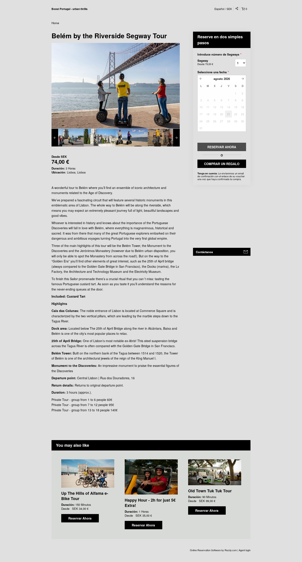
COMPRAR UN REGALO (221, 164)
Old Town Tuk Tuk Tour (210, 491)
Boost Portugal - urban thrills (70, 9)
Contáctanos (204, 252)
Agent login (244, 550)
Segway (205, 62)
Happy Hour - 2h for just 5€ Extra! (150, 502)
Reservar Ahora (80, 518)
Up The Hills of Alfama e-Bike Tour (84, 495)
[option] (68, 137)
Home (55, 23)
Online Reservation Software (205, 550)
